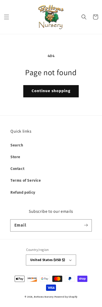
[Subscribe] (86, 225)
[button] (6, 17)
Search (16, 145)
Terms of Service (25, 180)
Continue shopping (51, 90)
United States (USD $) (47, 260)
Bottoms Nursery (44, 297)
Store (15, 157)
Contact (17, 169)
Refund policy (22, 192)
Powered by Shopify (66, 297)
